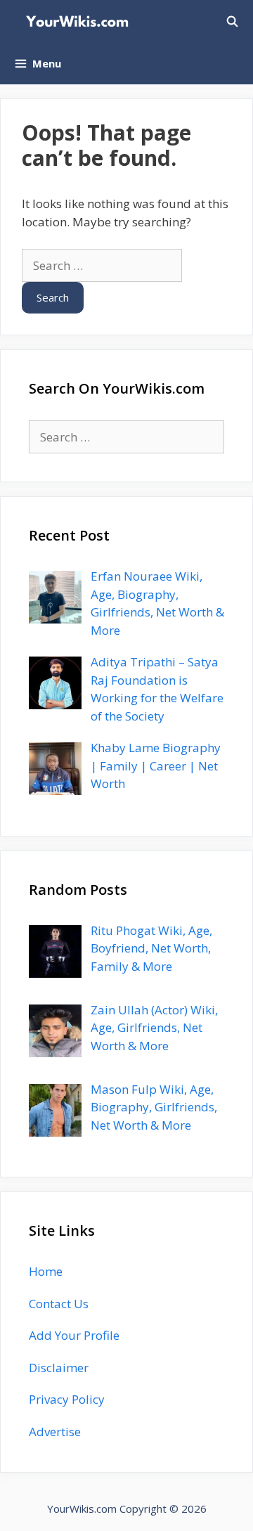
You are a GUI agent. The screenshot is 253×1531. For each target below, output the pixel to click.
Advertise (55, 1431)
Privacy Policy (67, 1399)
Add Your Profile (74, 1335)
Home (46, 1271)
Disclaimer (59, 1367)
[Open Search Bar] (232, 21)
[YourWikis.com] (80, 21)
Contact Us (59, 1304)
